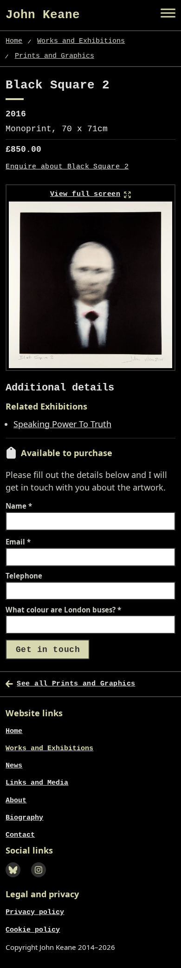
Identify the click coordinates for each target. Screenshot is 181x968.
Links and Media (37, 783)
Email (18, 542)
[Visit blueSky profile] (15, 878)
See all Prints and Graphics (76, 683)
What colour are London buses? (63, 610)
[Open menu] (168, 13)
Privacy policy (35, 912)
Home (14, 41)
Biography (24, 817)
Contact (20, 835)
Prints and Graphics (54, 56)
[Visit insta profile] (41, 878)
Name (19, 506)
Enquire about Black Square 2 (67, 167)
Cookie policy (33, 930)
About (16, 800)
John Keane (43, 15)
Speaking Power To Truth (62, 424)
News (14, 765)
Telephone (24, 576)
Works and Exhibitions (81, 41)
